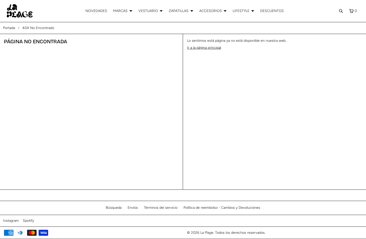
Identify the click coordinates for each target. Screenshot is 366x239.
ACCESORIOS (210, 11)
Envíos (133, 208)
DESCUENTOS (272, 11)
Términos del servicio (160, 208)
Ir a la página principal (204, 48)
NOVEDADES (96, 11)
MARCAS (120, 11)
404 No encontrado (38, 28)
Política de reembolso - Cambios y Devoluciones (222, 208)
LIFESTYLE (241, 11)
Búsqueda (114, 208)
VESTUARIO (148, 11)
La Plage (206, 232)
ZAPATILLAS (179, 11)
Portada (9, 28)
